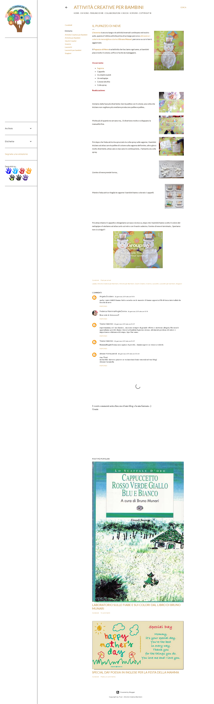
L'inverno (96, 32)
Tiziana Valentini (106, 324)
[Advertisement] (138, 434)
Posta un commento (108, 677)
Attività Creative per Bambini (76, 35)
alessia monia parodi (108, 354)
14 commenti (105, 613)
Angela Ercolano (107, 296)
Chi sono (84, 13)
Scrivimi (134, 13)
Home (76, 13)
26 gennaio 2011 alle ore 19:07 (124, 324)
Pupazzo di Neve (101, 49)
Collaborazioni (112, 13)
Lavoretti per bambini (73, 50)
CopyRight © (145, 13)
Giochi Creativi (70, 41)
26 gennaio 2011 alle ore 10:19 (138, 311)
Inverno (68, 44)
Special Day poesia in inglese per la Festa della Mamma (135, 672)
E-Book (125, 13)
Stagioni (68, 53)
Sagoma (100, 68)
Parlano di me (96, 13)
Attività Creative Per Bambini (109, 7)
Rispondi (103, 306)
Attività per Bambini (72, 38)
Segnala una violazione (16, 154)
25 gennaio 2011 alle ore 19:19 (125, 296)
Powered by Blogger (127, 692)
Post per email (106, 280)
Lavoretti (68, 47)
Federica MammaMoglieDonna (113, 311)
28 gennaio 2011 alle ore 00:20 (129, 354)
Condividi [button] (68, 25)
